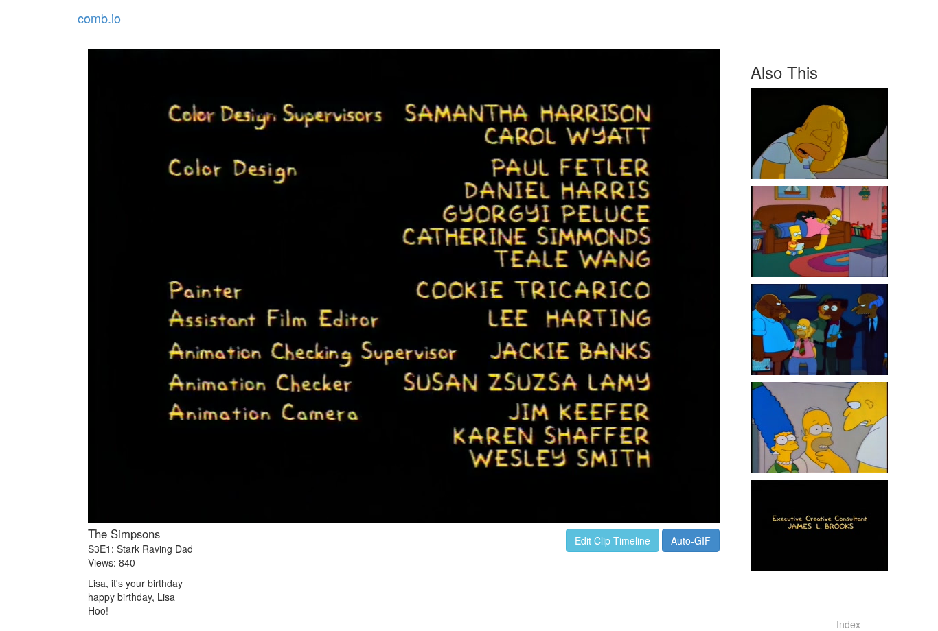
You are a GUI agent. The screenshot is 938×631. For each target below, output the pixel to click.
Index (848, 624)
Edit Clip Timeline (612, 540)
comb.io (99, 18)
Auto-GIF (691, 540)
